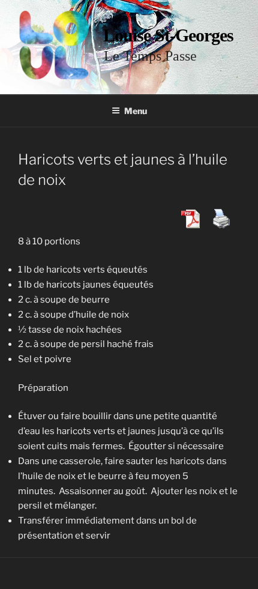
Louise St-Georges (168, 35)
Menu (135, 111)
